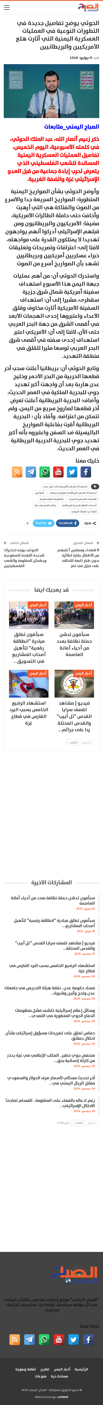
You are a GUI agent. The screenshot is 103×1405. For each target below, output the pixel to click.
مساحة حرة (59, 1376)
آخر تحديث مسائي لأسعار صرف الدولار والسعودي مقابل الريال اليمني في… (51, 1080)
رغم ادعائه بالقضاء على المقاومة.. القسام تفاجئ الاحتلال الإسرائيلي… (50, 1103)
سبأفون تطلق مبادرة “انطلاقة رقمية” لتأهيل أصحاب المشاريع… (54, 923)
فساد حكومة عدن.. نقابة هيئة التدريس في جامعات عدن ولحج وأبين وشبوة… (49, 991)
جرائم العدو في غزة (45, 505)
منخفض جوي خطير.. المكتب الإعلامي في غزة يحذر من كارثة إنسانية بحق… (51, 1058)
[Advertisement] (51, 815)
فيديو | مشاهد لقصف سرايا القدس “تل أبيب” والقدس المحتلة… (55, 946)
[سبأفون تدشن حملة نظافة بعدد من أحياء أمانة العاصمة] (74, 615)
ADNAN (63, 1397)
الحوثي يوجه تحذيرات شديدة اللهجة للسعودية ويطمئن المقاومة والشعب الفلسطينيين (25, 558)
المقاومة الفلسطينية (52, 499)
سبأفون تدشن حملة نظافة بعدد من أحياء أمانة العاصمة (53, 901)
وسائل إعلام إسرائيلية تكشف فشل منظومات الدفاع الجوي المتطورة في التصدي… (55, 1013)
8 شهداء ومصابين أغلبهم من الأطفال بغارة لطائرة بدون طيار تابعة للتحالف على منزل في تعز (78, 558)
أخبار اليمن (83, 605)
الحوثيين (39, 493)
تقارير (45, 1369)
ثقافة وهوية (25, 1369)
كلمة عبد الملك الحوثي (84, 512)
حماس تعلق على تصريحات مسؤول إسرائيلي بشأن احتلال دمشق (50, 1036)
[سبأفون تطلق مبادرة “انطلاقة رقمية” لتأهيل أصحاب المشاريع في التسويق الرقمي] (28, 615)
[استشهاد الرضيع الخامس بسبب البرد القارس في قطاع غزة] (28, 684)
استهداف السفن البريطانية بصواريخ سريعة (73, 493)
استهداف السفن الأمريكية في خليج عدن (66, 487)
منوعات (40, 1376)
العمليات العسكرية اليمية (83, 499)
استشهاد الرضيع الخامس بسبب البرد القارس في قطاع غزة (52, 968)
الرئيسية (81, 1369)
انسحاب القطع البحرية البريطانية (79, 505)
